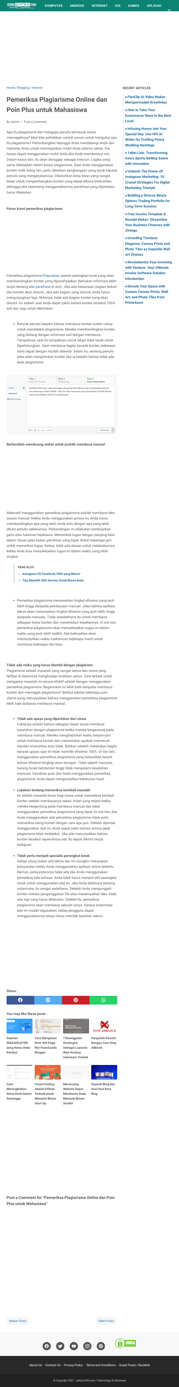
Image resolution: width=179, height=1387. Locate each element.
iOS (117, 5)
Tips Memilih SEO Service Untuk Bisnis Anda (53, 580)
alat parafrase (39, 287)
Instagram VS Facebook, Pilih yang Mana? (51, 574)
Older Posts (106, 1321)
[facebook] (20, 1000)
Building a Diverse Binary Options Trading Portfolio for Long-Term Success (147, 200)
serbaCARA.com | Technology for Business (101, 1380)
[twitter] (48, 1000)
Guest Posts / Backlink (134, 1365)
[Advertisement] (89, 48)
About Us (35, 1365)
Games (133, 5)
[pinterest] (76, 1000)
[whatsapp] (103, 1000)
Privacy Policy (73, 1365)
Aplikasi (154, 5)
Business (18, 17)
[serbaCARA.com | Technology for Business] (22, 5)
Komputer (53, 5)
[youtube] (74, 1346)
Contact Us (52, 1365)
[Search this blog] (169, 11)
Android (77, 5)
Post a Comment (35, 122)
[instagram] (87, 1346)
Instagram (43, 17)
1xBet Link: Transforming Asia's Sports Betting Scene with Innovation (146, 158)
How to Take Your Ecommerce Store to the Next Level (148, 115)
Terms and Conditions (101, 1365)
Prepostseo (51, 276)
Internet (100, 5)
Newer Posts (17, 1321)
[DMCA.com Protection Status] (125, 1344)
